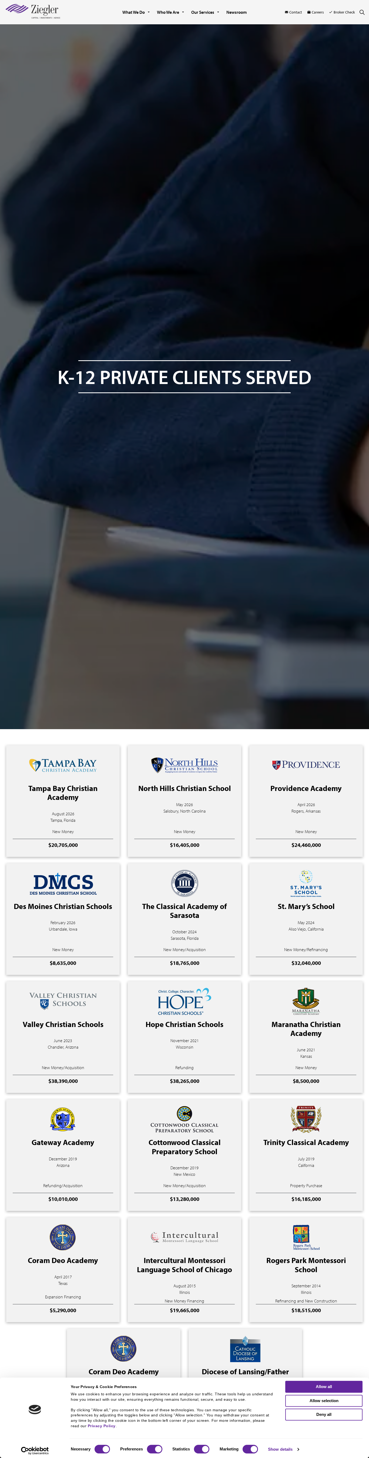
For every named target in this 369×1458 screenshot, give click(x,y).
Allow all (324, 1386)
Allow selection (324, 1400)
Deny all (323, 1414)
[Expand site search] (362, 12)
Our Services (202, 12)
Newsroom (236, 12)
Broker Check (344, 12)
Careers (318, 12)
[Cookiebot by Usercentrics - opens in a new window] (35, 1451)
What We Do (133, 12)
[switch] (154, 1449)
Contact (295, 12)
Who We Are (168, 12)
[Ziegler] (32, 12)
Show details (280, 1449)
